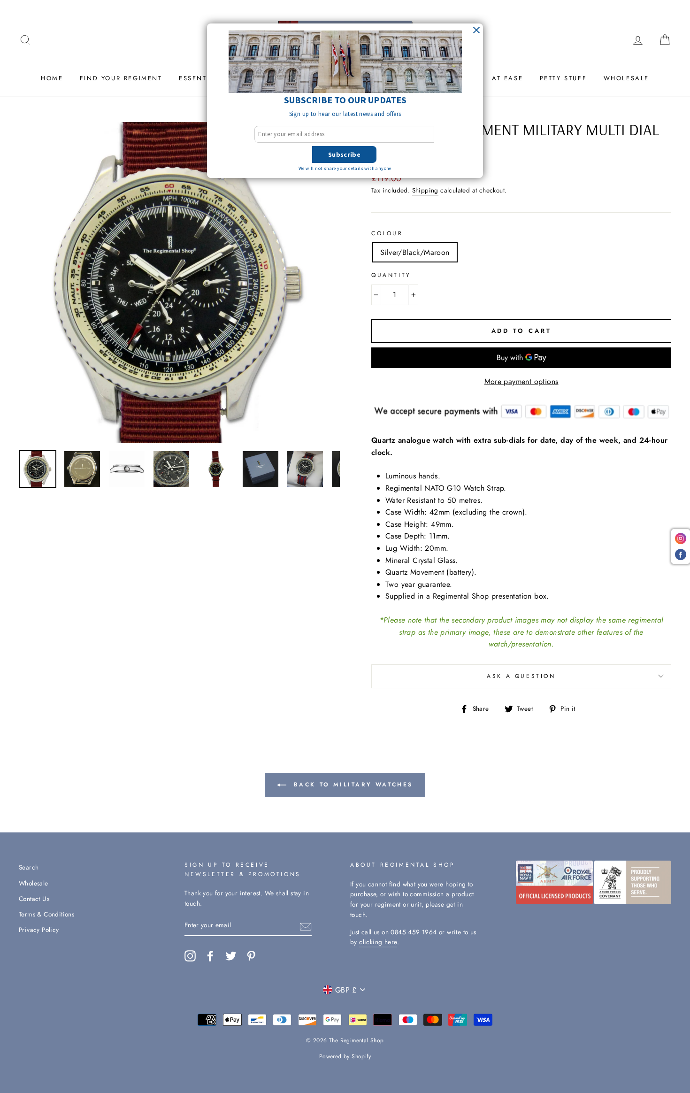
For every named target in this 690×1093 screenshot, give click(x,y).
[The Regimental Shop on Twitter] (231, 956)
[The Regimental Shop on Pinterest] (251, 956)
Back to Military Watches (351, 784)
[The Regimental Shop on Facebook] (210, 956)
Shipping (425, 190)
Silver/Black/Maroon (415, 252)
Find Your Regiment (121, 78)
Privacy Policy (39, 929)
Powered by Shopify (345, 1056)
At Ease (507, 78)
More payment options (521, 381)
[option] (179, 282)
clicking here (378, 942)
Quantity (391, 275)
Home (52, 78)
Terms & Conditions (46, 914)
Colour (387, 233)
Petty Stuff (563, 78)
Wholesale (626, 78)
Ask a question (521, 676)
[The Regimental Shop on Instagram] (190, 956)
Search (28, 867)
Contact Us (34, 898)
